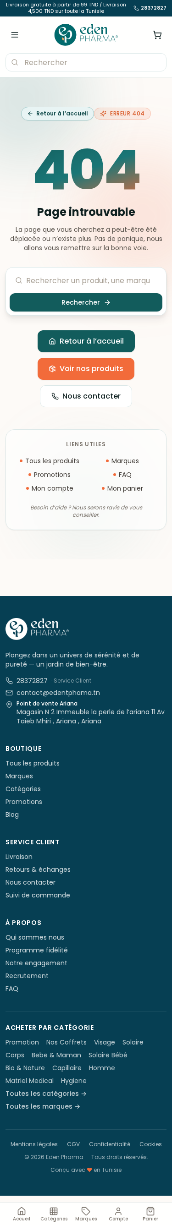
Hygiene (74, 1080)
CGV (73, 1144)
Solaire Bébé (108, 1055)
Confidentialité (109, 1144)
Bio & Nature (25, 1067)
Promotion (22, 1042)
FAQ (125, 474)
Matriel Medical (30, 1080)
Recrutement (27, 975)
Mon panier (125, 488)
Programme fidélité (37, 950)
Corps (15, 1055)
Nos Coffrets (66, 1042)
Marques (125, 460)
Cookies (150, 1144)
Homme (102, 1067)
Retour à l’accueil (62, 113)
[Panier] (157, 35)
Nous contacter (91, 396)
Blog (12, 814)
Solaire (133, 1042)
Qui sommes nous (35, 937)
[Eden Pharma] (86, 35)
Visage (104, 1042)
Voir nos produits (91, 368)
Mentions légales (34, 1144)
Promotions (52, 474)
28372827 (153, 8)
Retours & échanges (38, 869)
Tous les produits (52, 460)
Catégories (23, 788)
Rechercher (80, 302)
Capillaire (67, 1067)
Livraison (19, 856)
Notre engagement (36, 963)
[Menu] (15, 35)
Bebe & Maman (56, 1055)
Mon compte (52, 488)
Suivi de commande (38, 895)
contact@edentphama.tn (58, 692)
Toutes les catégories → (46, 1093)
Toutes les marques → (43, 1106)
